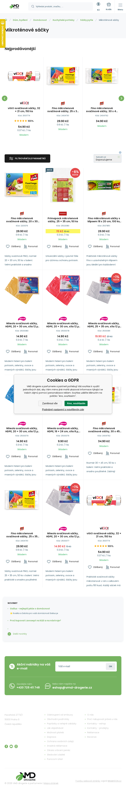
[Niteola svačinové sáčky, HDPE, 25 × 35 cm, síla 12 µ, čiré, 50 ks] (104, 290)
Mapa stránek (51, 783)
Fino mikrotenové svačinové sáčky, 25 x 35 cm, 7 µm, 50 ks (63, 110)
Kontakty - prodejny (98, 728)
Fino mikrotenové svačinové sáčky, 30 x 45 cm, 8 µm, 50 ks (102, 110)
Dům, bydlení (20, 20)
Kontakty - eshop (96, 723)
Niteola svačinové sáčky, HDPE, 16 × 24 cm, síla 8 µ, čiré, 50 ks (63, 430)
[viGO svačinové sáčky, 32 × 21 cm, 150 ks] (24, 76)
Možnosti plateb (55, 732)
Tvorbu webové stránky (87, 780)
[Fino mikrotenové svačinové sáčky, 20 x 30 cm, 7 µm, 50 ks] (22, 185)
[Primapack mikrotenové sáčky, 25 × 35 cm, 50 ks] (63, 185)
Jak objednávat (55, 728)
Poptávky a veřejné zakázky (61, 723)
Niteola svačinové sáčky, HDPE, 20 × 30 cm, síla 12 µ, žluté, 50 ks (22, 325)
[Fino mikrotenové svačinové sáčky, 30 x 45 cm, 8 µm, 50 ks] (102, 76)
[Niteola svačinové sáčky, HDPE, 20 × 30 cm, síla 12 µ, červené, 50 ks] (63, 290)
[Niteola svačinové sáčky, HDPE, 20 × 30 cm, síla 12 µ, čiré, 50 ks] (63, 500)
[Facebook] (6, 746)
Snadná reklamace (57, 745)
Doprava (51, 736)
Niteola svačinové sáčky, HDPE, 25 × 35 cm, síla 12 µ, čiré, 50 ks (103, 325)
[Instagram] (16, 746)
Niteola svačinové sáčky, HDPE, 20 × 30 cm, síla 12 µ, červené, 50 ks (62, 325)
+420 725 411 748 (28, 687)
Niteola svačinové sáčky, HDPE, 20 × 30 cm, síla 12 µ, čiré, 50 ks (62, 535)
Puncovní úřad (55, 759)
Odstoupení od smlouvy (60, 714)
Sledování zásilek (56, 754)
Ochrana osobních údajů (60, 741)
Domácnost (40, 20)
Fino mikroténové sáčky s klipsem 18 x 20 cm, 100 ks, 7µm (104, 220)
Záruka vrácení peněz (58, 750)
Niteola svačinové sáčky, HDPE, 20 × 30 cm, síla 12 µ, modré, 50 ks (22, 430)
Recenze (91, 736)
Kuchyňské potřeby (63, 20)
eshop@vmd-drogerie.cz (72, 687)
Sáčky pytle (86, 20)
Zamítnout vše (50, 403)
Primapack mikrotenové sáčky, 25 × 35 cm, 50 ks (63, 220)
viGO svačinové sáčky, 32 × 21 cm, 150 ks (24, 110)
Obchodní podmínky (58, 719)
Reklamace (93, 732)
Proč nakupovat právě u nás (102, 719)
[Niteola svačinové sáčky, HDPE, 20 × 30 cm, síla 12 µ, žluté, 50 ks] (22, 290)
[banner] (14, 6)
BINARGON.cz (114, 780)
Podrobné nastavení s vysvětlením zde (63, 409)
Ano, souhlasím (76, 403)
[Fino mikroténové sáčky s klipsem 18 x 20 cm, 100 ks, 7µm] (104, 185)
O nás (90, 714)
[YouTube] (11, 746)
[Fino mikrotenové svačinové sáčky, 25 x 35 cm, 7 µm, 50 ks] (63, 76)
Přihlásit (110, 666)
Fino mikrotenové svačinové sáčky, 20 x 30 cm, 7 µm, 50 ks (22, 220)
